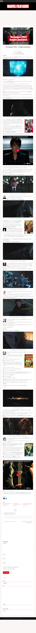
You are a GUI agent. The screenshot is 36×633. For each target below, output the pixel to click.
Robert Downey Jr (6, 518)
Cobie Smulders (6, 517)
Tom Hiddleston (29, 518)
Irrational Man (11, 325)
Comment (5, 543)
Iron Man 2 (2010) (11, 439)
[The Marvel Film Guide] (18, 6)
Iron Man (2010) (5, 87)
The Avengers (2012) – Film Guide (9, 521)
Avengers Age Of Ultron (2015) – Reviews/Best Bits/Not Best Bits (27, 504)
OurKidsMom (19, 231)
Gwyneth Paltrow (11, 517)
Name (4, 554)
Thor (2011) (29, 85)
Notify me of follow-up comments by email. (11, 567)
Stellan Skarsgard (24, 518)
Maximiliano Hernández (28, 517)
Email (4, 558)
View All (15, 510)
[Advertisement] (18, 17)
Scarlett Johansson (18, 518)
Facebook (4, 604)
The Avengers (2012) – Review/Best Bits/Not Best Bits (17, 504)
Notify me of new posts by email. (9, 568)
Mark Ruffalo (22, 517)
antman (21, 48)
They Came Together (9, 231)
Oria (16, 618)
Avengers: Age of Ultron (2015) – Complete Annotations (7, 504)
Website (4, 562)
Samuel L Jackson (12, 518)
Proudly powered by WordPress (7, 618)
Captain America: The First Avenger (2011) (24, 81)
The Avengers (29, 410)
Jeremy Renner (17, 517)
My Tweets (4, 611)
